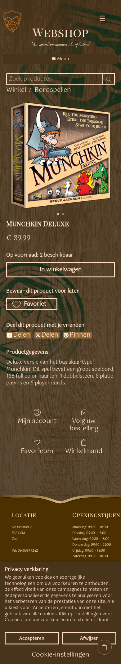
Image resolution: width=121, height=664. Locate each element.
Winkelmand (83, 450)
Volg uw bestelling (83, 424)
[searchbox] (60, 79)
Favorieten (37, 450)
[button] (31, 304)
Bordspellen (52, 90)
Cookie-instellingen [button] (60, 655)
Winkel (16, 90)
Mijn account (37, 420)
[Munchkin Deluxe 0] (60, 155)
